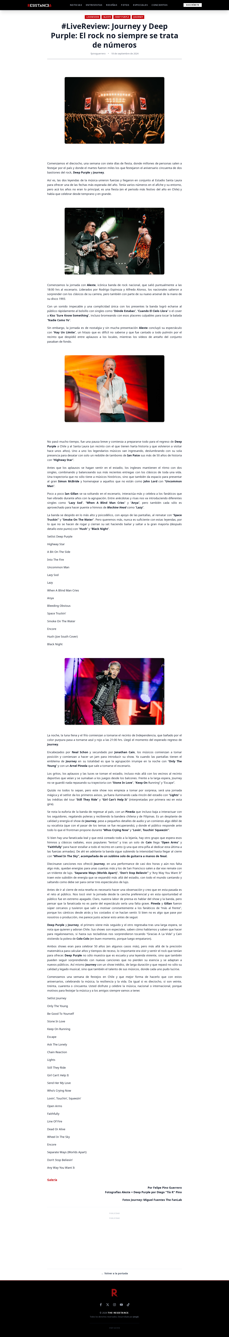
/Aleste (107, 17)
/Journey (138, 17)
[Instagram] (114, 1304)
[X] (107, 1304)
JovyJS (136, 1316)
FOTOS (125, 4)
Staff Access (114, 1328)
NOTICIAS (76, 4)
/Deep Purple (122, 17)
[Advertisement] (114, 1242)
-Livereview (92, 17)
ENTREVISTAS (94, 4)
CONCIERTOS (160, 4)
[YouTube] (121, 1304)
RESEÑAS (111, 4)
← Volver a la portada (114, 1273)
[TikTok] (128, 1304)
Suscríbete (192, 5)
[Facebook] (100, 1304)
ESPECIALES (140, 4)
